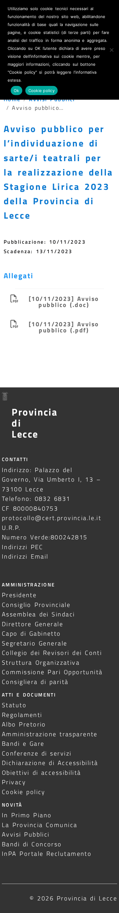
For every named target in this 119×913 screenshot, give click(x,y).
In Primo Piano (27, 815)
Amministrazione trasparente (50, 734)
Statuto (14, 705)
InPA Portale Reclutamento (47, 853)
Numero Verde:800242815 (45, 537)
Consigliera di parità (35, 681)
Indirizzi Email (25, 556)
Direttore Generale (32, 624)
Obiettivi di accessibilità (41, 772)
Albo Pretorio (24, 724)
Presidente (19, 595)
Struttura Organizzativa (41, 662)
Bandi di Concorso (32, 844)
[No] (111, 50)
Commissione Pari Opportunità (52, 672)
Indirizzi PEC (22, 547)
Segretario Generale (34, 643)
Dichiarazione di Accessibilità (50, 762)
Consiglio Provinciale (36, 604)
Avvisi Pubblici (26, 834)
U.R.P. (11, 527)
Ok (16, 90)
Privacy (14, 782)
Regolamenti (22, 714)
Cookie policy (23, 792)
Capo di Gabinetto (31, 633)
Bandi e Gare (23, 743)
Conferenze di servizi (37, 753)
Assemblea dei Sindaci (38, 614)
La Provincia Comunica (40, 825)
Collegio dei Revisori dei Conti (52, 652)
